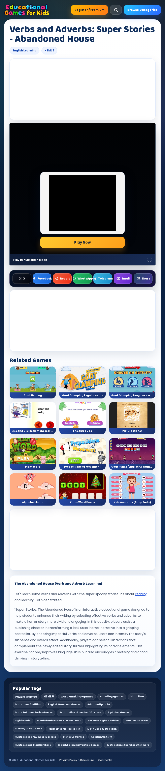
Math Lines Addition (28, 704)
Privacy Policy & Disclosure (76, 760)
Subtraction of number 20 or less (80, 712)
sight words (22, 720)
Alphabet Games (118, 712)
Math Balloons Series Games (34, 712)
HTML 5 (49, 50)
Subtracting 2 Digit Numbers (33, 744)
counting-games (112, 696)
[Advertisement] (82, 89)
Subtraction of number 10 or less (35, 736)
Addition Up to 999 (137, 720)
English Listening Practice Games (79, 744)
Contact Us (105, 760)
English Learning (24, 50)
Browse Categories (142, 10)
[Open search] (116, 10)
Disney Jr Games (73, 736)
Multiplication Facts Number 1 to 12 (58, 720)
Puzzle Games (26, 697)
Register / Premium (89, 10)
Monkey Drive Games (28, 728)
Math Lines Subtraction (102, 728)
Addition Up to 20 (98, 704)
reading (141, 594)
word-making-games (77, 696)
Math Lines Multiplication (64, 728)
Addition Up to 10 (101, 736)
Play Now (82, 242)
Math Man (137, 696)
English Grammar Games (64, 704)
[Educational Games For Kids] (27, 10)
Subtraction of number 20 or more (127, 744)
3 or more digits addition (103, 720)
